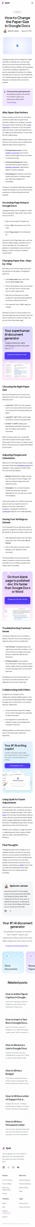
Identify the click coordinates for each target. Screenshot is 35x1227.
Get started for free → (17, 766)
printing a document (12, 153)
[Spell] (6, 3)
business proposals (12, 167)
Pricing (4, 1193)
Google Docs (17, 12)
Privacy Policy (23, 1203)
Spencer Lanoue (19, 885)
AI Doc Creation (7, 1180)
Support (4, 1217)
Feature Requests (24, 1180)
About (4, 1203)
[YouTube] (18, 1167)
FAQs (20, 1191)
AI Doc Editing (6, 1184)
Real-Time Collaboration (6, 1189)
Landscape (6, 511)
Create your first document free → (18, 946)
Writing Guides (23, 1187)
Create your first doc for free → (16, 356)
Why (3, 1207)
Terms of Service (24, 1207)
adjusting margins (24, 465)
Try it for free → (12, 102)
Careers (6, 1212)
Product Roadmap (25, 1184)
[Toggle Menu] (32, 3)
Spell (4, 815)
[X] (10, 911)
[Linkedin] (5, 911)
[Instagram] (13, 1167)
